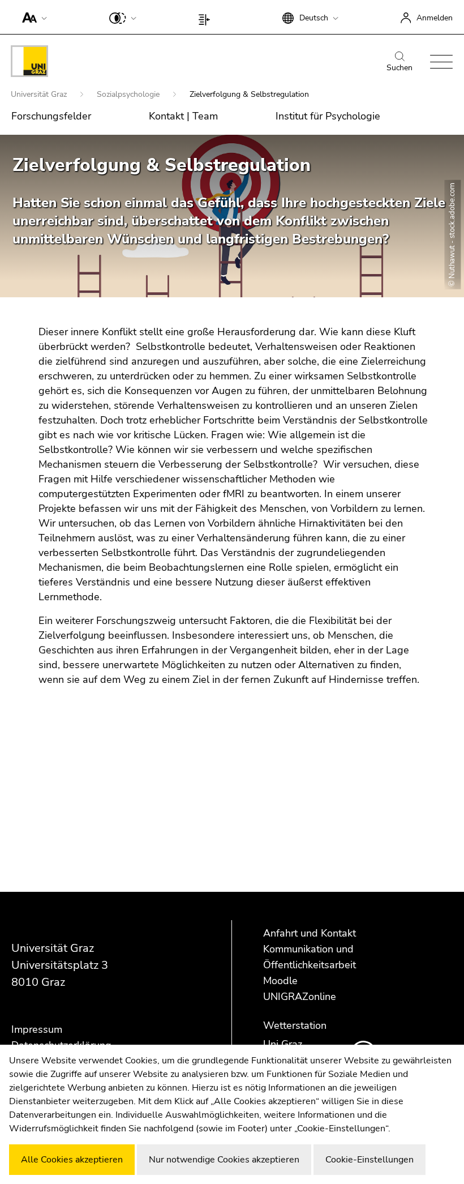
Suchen (399, 67)
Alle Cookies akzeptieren (72, 1159)
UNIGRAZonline (299, 996)
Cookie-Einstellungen (369, 1159)
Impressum (36, 1029)
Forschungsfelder (51, 116)
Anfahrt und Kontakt (309, 933)
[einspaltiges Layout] (207, 17)
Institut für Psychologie (328, 116)
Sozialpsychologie (129, 94)
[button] (32, 17)
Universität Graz (40, 94)
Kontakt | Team (183, 116)
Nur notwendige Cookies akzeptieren (224, 1159)
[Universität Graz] (29, 63)
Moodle (280, 981)
